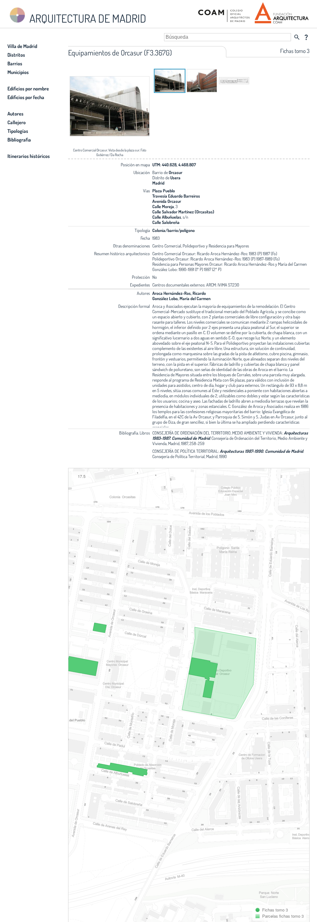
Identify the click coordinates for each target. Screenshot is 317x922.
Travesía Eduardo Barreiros (176, 196)
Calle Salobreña (166, 222)
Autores (15, 114)
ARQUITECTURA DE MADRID (86, 18)
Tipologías (17, 131)
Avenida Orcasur (166, 201)
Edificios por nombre (28, 88)
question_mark (306, 37)
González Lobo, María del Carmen (181, 298)
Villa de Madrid (22, 46)
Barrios (14, 63)
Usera (175, 177)
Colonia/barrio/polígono (173, 230)
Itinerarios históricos (28, 156)
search (296, 37)
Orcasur (175, 172)
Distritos (16, 55)
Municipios (18, 72)
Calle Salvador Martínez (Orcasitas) (183, 211)
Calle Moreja (163, 206)
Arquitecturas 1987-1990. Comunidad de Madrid (261, 451)
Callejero (16, 122)
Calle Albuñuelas (166, 217)
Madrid (158, 183)
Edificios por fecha (25, 97)
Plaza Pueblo (163, 190)
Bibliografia (19, 140)
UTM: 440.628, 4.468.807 (174, 164)
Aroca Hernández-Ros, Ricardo (179, 293)
